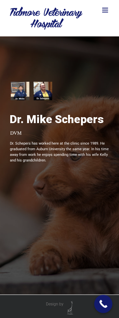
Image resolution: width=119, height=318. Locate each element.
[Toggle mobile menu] (105, 10)
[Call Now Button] (103, 304)
